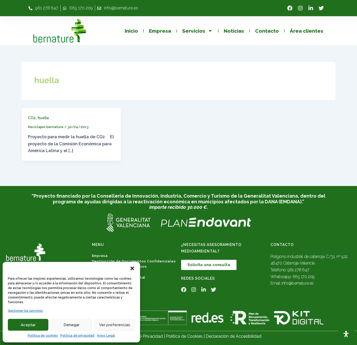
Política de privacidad (77, 335)
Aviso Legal (106, 335)
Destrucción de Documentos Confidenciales (134, 261)
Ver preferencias (114, 325)
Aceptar (28, 325)
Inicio (131, 31)
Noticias (234, 31)
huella (43, 118)
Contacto (267, 31)
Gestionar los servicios (25, 311)
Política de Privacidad (142, 336)
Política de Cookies (184, 336)
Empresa (160, 31)
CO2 (32, 118)
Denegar (71, 325)
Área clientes (306, 31)
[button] (132, 268)
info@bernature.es (297, 283)
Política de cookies (43, 335)
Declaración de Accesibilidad (233, 336)
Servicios (193, 31)
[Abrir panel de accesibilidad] (346, 334)
